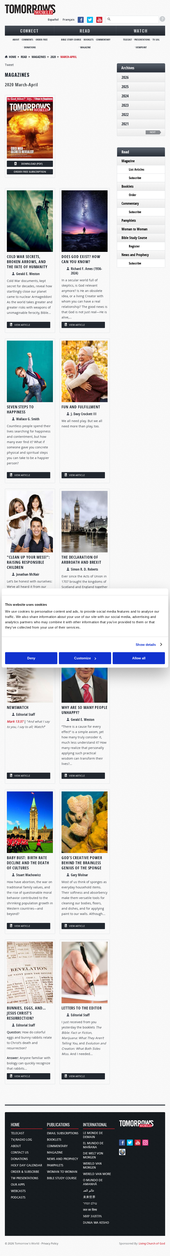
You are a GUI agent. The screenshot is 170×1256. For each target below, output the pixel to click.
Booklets (89, 39)
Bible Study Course (71, 39)
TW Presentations (24, 1178)
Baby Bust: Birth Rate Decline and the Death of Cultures (28, 863)
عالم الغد (88, 1190)
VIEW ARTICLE (22, 324)
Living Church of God (152, 1243)
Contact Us (20, 1152)
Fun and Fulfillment (81, 407)
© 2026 (9, 1243)
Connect (29, 30)
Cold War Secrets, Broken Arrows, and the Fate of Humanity (27, 262)
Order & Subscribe (25, 1172)
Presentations (142, 39)
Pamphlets (129, 220)
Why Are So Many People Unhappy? (85, 710)
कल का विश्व (90, 1210)
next (153, 132)
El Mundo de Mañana (93, 1145)
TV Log (156, 39)
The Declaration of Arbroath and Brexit (81, 559)
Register (134, 246)
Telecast (127, 39)
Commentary (103, 39)
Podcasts (18, 1197)
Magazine (85, 47)
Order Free (42, 39)
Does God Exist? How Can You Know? (81, 259)
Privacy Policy (49, 1243)
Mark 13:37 (15, 721)
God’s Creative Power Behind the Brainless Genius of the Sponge (82, 863)
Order (132, 195)
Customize (82, 658)
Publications (58, 1124)
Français (68, 19)
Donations (30, 47)
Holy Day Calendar (26, 1165)
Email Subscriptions (62, 1133)
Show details (146, 644)
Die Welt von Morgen (93, 1155)
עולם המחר (90, 1203)
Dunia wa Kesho (96, 1223)
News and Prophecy (135, 254)
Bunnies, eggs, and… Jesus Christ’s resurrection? (26, 1013)
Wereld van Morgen (92, 1165)
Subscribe (135, 178)
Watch (141, 30)
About (16, 39)
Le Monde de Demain (93, 1135)
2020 (53, 57)
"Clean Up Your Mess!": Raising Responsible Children (28, 562)
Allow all (138, 658)
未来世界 (89, 1197)
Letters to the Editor (82, 1008)
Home (12, 57)
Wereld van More (97, 1174)
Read (85, 30)
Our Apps (18, 1185)
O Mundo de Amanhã (92, 1182)
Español (53, 19)
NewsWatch (18, 707)
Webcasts (18, 1191)
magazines (39, 57)
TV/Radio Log (21, 1140)
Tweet (9, 65)
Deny (31, 658)
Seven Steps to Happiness (20, 409)
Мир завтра (92, 1216)
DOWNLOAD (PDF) (31, 163)
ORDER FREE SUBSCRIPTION (30, 171)
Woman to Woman (134, 229)
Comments (27, 39)
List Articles (136, 169)
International (95, 1124)
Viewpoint (141, 47)
